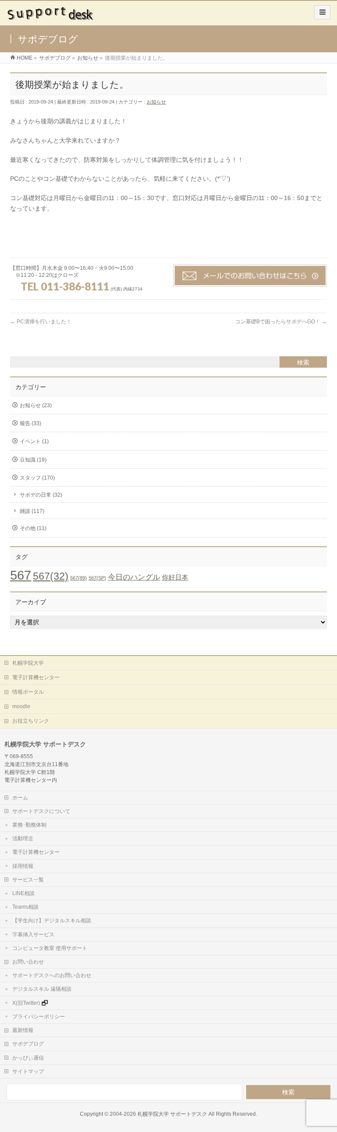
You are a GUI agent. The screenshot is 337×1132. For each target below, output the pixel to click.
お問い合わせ (28, 962)
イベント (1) (34, 441)
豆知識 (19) (33, 460)
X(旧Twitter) (26, 1003)
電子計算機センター (36, 677)
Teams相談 (25, 907)
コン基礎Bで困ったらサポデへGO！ (281, 322)
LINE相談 (23, 893)
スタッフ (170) (37, 478)
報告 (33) (30, 423)
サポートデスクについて (41, 811)
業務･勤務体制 (29, 825)
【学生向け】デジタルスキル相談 (51, 920)
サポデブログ (28, 1044)
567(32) (50, 576)
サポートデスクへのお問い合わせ (51, 975)
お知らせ (156, 101)
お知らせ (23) (36, 405)
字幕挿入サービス (33, 934)
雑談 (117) (32, 511)
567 (20, 575)
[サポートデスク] (51, 16)
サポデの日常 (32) (41, 495)
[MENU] (322, 12)
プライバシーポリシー (38, 1017)
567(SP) (97, 577)
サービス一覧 (28, 880)
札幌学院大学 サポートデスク (172, 1114)
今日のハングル (134, 577)
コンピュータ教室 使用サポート (49, 948)
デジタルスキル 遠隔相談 (42, 989)
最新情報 (22, 1030)
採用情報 (22, 866)
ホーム (20, 798)
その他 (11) (33, 528)
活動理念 (22, 838)
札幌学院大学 (28, 663)
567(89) (78, 577)
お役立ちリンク (30, 721)
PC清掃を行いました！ (41, 322)
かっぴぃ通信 (28, 1058)
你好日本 (175, 577)
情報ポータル (28, 692)
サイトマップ (28, 1071)
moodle (21, 706)
